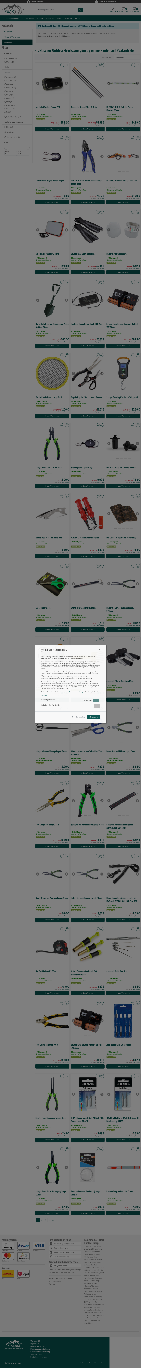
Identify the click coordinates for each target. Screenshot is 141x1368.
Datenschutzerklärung (76, 692)
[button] (96, 700)
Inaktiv (97, 706)
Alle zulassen (93, 717)
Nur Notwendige (78, 717)
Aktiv (96, 700)
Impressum (44, 695)
